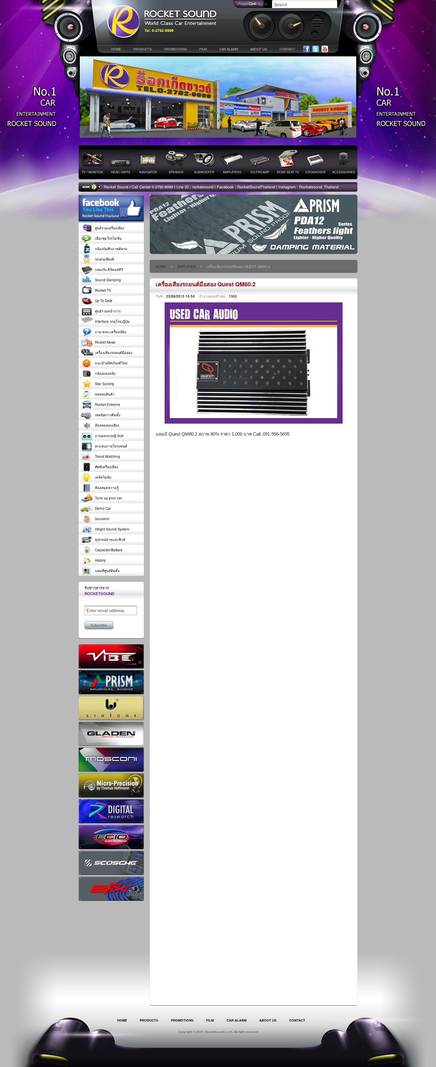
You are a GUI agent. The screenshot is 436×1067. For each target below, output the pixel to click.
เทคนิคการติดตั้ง (107, 414)
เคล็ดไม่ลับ (103, 477)
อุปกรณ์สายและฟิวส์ (110, 539)
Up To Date (103, 300)
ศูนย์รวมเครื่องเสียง (109, 228)
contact (287, 49)
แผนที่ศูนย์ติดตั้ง (107, 570)
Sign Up (247, 3)
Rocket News (105, 342)
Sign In (262, 3)
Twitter (315, 49)
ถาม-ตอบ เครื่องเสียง (110, 331)
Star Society (104, 383)
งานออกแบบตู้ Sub (109, 435)
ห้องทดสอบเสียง (107, 425)
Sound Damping (108, 279)
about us (258, 49)
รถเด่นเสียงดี (104, 259)
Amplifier (186, 266)
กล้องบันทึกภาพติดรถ (111, 248)
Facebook (306, 49)
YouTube (324, 49)
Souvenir (102, 518)
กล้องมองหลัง (105, 373)
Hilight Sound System (112, 529)
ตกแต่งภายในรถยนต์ (111, 446)
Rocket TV (103, 290)
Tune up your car (108, 498)
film (203, 49)
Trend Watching (107, 456)
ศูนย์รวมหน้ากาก (108, 311)
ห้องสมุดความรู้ (107, 487)
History (100, 560)
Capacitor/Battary (108, 549)
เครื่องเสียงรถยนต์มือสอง (113, 352)
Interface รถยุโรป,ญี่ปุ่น (112, 321)
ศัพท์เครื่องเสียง (106, 466)
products (142, 49)
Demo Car (103, 508)
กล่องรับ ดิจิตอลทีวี (109, 269)
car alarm (228, 49)
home (116, 49)
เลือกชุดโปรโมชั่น (108, 238)
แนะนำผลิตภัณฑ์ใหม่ (111, 363)
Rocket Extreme (107, 404)
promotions (175, 49)
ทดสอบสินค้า (105, 394)
